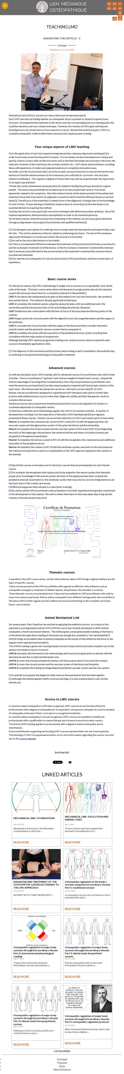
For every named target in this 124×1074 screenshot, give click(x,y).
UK (114, 18)
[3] (15, 200)
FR (109, 3)
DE (114, 8)
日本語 (120, 15)
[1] (105, 153)
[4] (85, 222)
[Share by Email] (70, 762)
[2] (99, 186)
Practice (62, 1062)
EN (114, 3)
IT (120, 3)
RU (109, 8)
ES (120, 8)
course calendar (28, 738)
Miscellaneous (62, 1069)
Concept (62, 1059)
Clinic (62, 1066)
